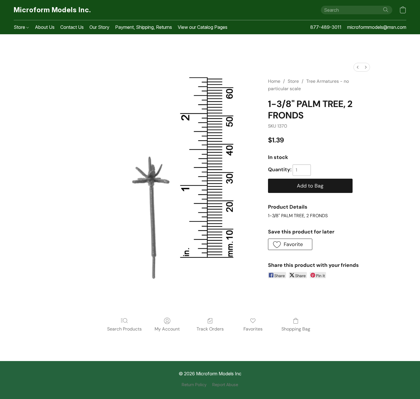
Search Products (124, 329)
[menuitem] (358, 67)
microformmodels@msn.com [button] (376, 27)
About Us (45, 27)
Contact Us (72, 27)
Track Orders (210, 329)
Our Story (99, 27)
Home (274, 81)
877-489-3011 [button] (325, 27)
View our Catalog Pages (202, 27)
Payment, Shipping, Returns (143, 27)
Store (20, 27)
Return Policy (194, 384)
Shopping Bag (295, 329)
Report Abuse (225, 384)
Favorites (253, 329)
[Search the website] (385, 10)
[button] (52, 10)
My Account (167, 329)
